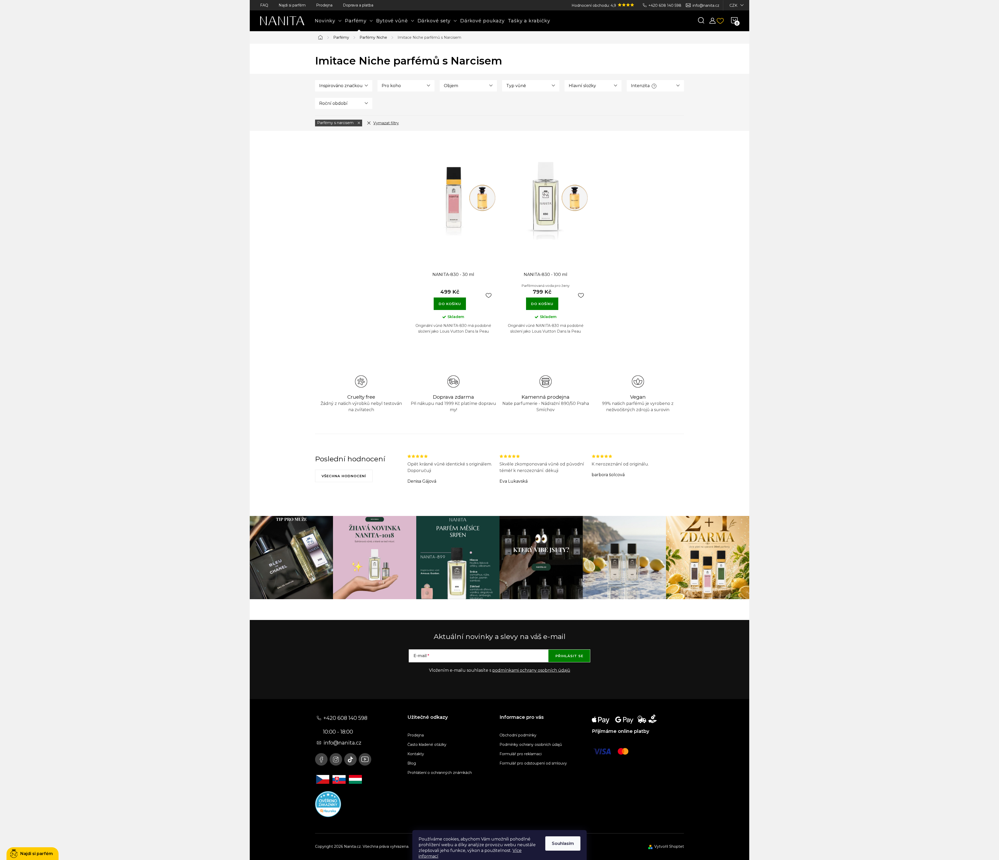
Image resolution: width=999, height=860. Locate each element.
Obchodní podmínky (517, 735)
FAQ (264, 5)
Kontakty (415, 754)
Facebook (321, 759)
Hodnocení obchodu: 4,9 (594, 5)
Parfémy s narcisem (336, 122)
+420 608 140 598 (664, 5)
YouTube (365, 759)
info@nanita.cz (706, 5)
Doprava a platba (358, 5)
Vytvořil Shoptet (669, 846)
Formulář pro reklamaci (520, 754)
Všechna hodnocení (344, 476)
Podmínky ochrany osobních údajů (530, 744)
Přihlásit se (569, 656)
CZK (733, 5)
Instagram (336, 759)
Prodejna (324, 5)
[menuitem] (328, 20)
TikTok (350, 759)
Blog (411, 763)
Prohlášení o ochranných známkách (439, 772)
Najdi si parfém (292, 5)
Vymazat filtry (386, 123)
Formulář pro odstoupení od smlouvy (533, 763)
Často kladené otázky (426, 744)
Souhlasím (563, 843)
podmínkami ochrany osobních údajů (531, 670)
